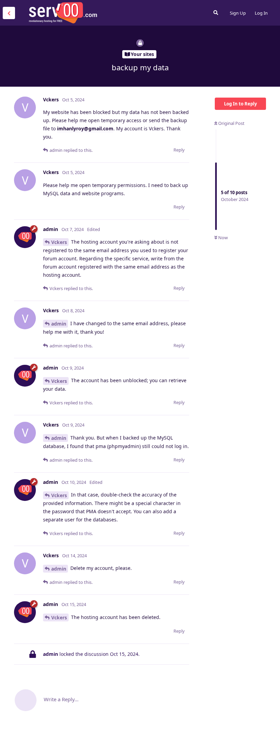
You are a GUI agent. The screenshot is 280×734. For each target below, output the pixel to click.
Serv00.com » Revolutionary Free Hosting (63, 12)
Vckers (59, 242)
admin (58, 323)
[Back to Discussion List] (9, 13)
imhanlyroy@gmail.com (85, 128)
